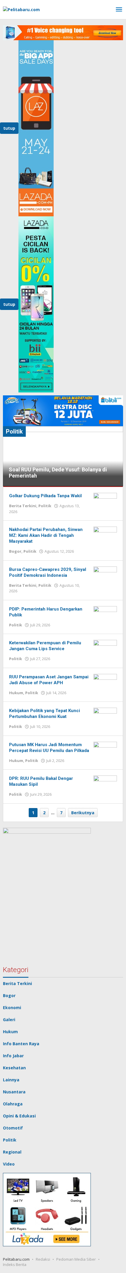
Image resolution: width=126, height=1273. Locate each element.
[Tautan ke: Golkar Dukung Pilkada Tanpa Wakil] (105, 501)
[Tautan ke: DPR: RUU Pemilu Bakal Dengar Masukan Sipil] (105, 784)
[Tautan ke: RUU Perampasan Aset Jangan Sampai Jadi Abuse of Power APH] (105, 682)
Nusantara (14, 1092)
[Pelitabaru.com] (21, 9)
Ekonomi (12, 1007)
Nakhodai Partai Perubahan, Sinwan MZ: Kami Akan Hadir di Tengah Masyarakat (46, 535)
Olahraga (13, 1104)
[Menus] (119, 10)
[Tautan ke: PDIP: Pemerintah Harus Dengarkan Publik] (105, 614)
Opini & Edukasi (19, 1116)
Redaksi (43, 1259)
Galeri (9, 1019)
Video (9, 1164)
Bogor (15, 551)
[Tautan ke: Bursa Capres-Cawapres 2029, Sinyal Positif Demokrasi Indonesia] (105, 575)
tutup (9, 128)
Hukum (16, 692)
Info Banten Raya (21, 1043)
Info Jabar (13, 1055)
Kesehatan (14, 1067)
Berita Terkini (22, 505)
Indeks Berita (14, 1264)
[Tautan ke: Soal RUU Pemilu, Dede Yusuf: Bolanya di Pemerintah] (63, 456)
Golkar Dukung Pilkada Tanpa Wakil (45, 495)
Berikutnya (82, 812)
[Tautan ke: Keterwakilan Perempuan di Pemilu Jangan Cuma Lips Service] (105, 648)
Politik (44, 505)
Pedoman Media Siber (76, 1259)
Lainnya (11, 1080)
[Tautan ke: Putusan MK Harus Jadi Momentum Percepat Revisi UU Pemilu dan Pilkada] (105, 750)
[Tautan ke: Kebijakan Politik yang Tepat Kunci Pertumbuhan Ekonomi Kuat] (105, 716)
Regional (12, 1152)
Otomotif (13, 1128)
